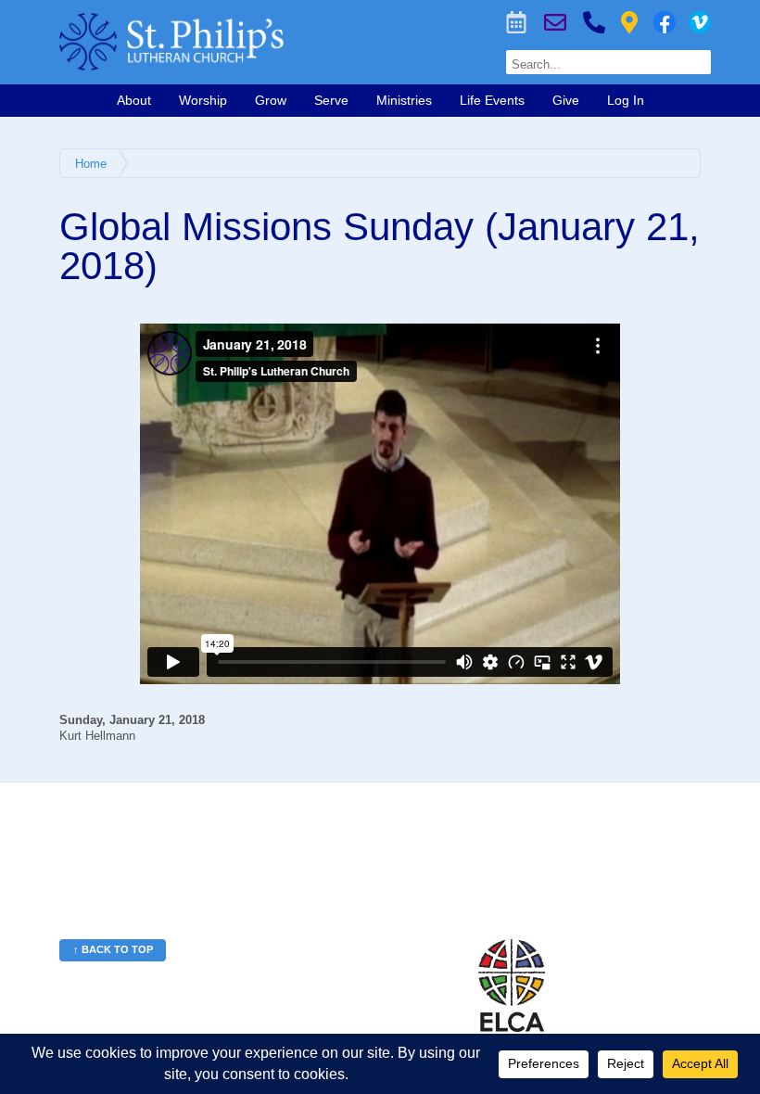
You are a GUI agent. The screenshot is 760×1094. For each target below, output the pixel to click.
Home (91, 164)
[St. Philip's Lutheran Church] (249, 41)
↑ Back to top (113, 949)
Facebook (664, 22)
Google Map (629, 22)
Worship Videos (700, 22)
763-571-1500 (594, 22)
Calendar (516, 22)
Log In (625, 100)
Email (555, 22)
